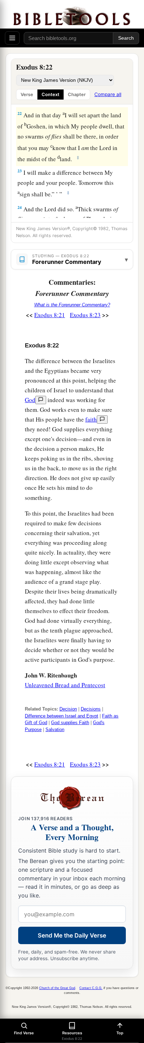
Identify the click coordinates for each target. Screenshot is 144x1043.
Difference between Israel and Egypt (61, 716)
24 (19, 207)
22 (19, 113)
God (30, 400)
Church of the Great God (57, 988)
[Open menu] (12, 38)
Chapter (77, 94)
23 (19, 171)
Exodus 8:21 (49, 315)
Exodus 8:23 (85, 315)
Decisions (91, 709)
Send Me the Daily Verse (72, 935)
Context (50, 94)
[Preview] (40, 400)
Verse (27, 94)
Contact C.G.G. (90, 988)
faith (91, 419)
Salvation (54, 729)
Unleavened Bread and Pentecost (65, 685)
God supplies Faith (70, 722)
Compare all (107, 94)
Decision (68, 709)
